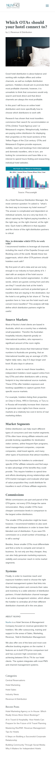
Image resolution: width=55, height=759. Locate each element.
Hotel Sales (11, 689)
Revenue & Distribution (21, 32)
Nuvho (9, 622)
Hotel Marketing (13, 685)
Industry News (12, 694)
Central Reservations (15, 680)
